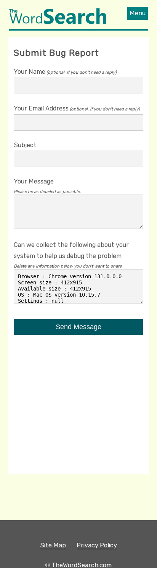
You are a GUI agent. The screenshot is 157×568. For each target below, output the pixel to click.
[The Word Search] (57, 23)
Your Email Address (41, 108)
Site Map (53, 545)
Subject (25, 145)
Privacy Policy (97, 545)
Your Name (29, 71)
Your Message (34, 181)
